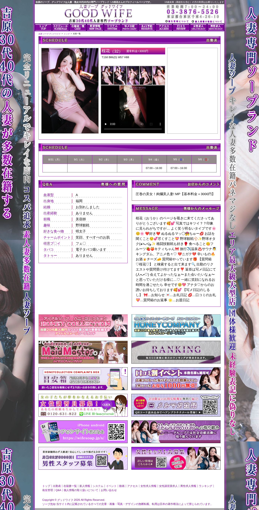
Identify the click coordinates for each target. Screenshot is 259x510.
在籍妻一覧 (70, 485)
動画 (122, 485)
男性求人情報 (188, 485)
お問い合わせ (109, 490)
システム (98, 485)
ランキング (205, 485)
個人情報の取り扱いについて (81, 490)
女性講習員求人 (168, 485)
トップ (46, 485)
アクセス (132, 485)
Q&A (58, 490)
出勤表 (57, 485)
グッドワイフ (65, 499)
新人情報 (84, 485)
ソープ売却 (49, 503)
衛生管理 (47, 490)
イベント (111, 485)
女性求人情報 (148, 485)
